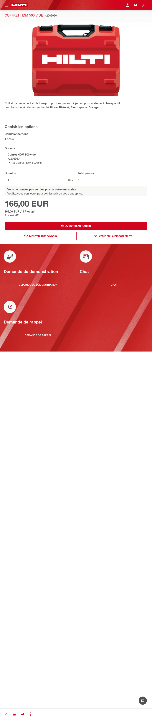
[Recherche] (144, 5)
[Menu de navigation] (6, 5)
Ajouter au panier (78, 225)
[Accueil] (19, 5)
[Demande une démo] (14, 714)
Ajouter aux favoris (43, 236)
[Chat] (22, 714)
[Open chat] (143, 701)
